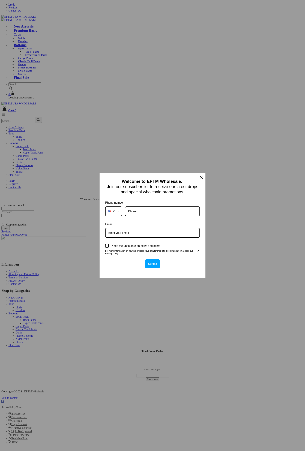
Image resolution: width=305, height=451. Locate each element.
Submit (152, 263)
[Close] (201, 177)
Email (108, 224)
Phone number (114, 202)
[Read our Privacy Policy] (198, 251)
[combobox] (113, 211)
